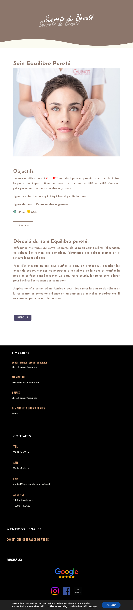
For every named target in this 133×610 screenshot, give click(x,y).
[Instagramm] (55, 594)
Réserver (23, 225)
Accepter (111, 604)
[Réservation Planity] (78, 594)
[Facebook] (66, 594)
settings (93, 606)
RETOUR (22, 317)
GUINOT (52, 178)
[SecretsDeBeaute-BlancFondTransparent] (66, 26)
